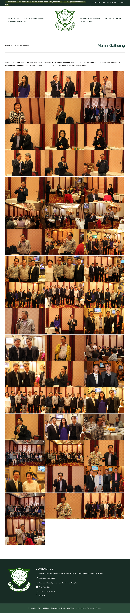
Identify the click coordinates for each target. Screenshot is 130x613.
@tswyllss (42, 596)
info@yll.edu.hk (50, 591)
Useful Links (96, 2)
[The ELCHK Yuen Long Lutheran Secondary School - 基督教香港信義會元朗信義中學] (65, 20)
